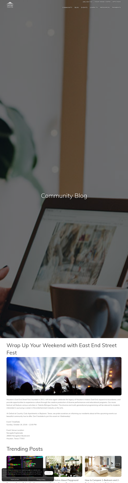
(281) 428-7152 (87, 2)
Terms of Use (15, 479)
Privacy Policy (41, 479)
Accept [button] (48, 473)
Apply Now (117, 2)
